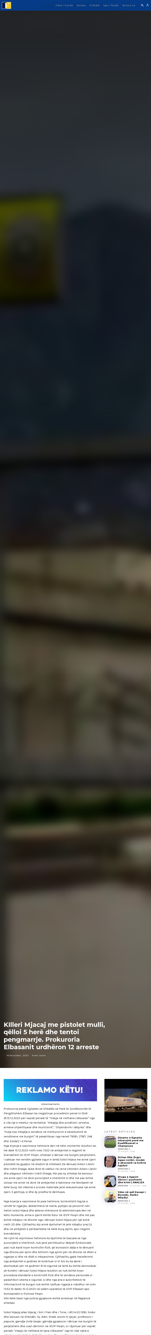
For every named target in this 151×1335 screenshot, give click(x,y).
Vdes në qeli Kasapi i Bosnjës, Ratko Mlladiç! (132, 1195)
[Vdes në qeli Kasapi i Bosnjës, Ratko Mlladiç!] (110, 1196)
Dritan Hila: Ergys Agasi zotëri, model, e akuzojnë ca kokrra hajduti (132, 1161)
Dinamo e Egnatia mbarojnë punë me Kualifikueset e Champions (130, 1141)
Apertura (123, 1186)
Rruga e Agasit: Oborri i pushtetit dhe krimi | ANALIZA (131, 1179)
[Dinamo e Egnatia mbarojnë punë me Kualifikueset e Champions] (110, 1142)
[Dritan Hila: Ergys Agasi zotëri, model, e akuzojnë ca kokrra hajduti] (110, 1161)
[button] (142, 5)
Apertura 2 (124, 1169)
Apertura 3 (124, 1149)
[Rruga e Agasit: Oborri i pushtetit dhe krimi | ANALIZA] (110, 1181)
